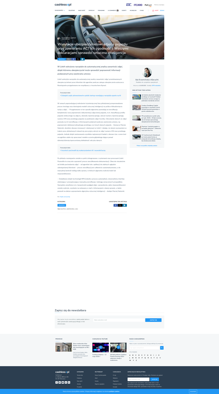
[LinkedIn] (66, 382)
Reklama (115, 378)
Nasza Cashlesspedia (100, 375)
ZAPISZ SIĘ (153, 320)
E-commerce (112, 10)
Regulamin (116, 381)
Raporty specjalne (99, 384)
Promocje (58, 339)
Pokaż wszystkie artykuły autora (147, 146)
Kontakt (115, 387)
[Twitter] (60, 382)
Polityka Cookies (117, 384)
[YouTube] (63, 382)
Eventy (124, 10)
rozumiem (193, 391)
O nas (142, 10)
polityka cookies (114, 391)
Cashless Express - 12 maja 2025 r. (99, 355)
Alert (96, 378)
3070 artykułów (156, 85)
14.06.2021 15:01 (66, 39)
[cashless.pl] (63, 4)
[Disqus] (92, 234)
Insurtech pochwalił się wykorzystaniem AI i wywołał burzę (82, 150)
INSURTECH (62, 59)
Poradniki (101, 10)
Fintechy (92, 10)
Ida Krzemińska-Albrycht (69, 38)
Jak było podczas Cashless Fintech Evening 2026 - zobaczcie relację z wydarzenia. (118, 357)
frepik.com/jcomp (65, 196)
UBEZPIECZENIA (70, 209)
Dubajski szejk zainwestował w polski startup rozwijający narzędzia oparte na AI (90, 95)
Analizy (79, 384)
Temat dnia (80, 375)
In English (133, 10)
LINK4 (76, 209)
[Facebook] (56, 382)
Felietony (72, 10)
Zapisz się (154, 379)
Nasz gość (81, 10)
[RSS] (69, 382)
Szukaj (96, 381)
